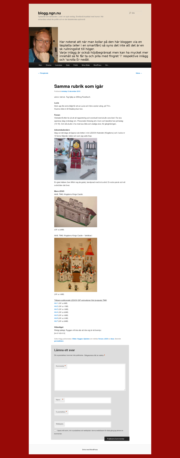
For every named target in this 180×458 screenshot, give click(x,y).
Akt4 (56, 312)
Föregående (43, 73)
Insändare (58, 65)
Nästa (139, 73)
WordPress (97, 65)
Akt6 (56, 318)
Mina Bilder (86, 65)
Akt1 (56, 303)
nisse (112, 339)
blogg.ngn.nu (49, 12)
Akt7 (56, 321)
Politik (75, 65)
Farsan (100, 339)
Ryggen (80, 339)
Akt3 (56, 309)
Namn (59, 400)
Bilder (74, 339)
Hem (40, 65)
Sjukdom (87, 339)
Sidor (68, 65)
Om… (107, 65)
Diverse (48, 65)
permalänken (58, 341)
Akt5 (56, 315)
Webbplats (59, 424)
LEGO (106, 339)
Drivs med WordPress (90, 449)
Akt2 (56, 306)
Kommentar (61, 366)
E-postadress (61, 412)
